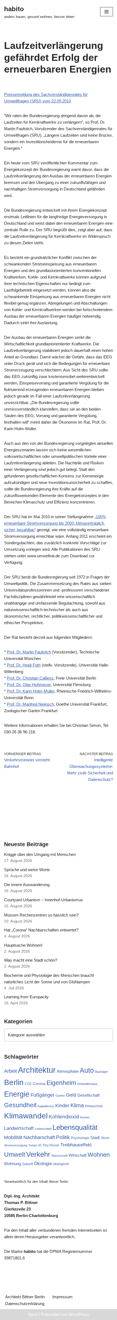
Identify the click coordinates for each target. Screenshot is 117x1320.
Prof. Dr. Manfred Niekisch (30, 704)
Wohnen (99, 1154)
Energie (16, 1094)
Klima (77, 1105)
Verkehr (38, 1154)
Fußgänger (42, 1095)
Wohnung (12, 1163)
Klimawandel (26, 1116)
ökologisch (61, 1164)
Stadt (95, 1137)
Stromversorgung (15, 1145)
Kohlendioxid (64, 1116)
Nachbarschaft (39, 1137)
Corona (39, 1083)
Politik (63, 1137)
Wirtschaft (78, 1155)
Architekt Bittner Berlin (25, 1296)
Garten (60, 1095)
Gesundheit (20, 1105)
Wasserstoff (59, 1155)
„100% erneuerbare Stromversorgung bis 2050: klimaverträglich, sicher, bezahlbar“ (55, 523)
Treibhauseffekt (76, 1144)
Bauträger (101, 1071)
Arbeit (10, 1071)
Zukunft (27, 1164)
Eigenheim (61, 1082)
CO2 (28, 1084)
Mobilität (13, 1137)
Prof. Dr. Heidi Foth (24, 665)
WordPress (79, 1314)
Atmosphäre (68, 1071)
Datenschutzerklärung (24, 1303)
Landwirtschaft (19, 1128)
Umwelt (14, 1154)
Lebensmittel (43, 1128)
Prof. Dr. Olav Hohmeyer (29, 684)
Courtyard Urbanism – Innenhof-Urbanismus (43, 899)
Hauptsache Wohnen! (23, 945)
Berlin (14, 1082)
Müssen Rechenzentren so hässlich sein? (41, 915)
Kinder (62, 1105)
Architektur (37, 1069)
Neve (33, 1314)
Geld (71, 1095)
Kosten (85, 1117)
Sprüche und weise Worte (27, 869)
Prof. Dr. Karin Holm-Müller (30, 691)
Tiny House (50, 1145)
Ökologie (43, 1163)
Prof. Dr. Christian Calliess (30, 678)
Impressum (62, 1296)
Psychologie (80, 1138)
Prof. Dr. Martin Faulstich (29, 652)
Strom (105, 1138)
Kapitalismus (46, 1106)
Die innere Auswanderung (27, 884)
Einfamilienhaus (87, 1084)
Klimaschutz (94, 1106)
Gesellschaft (88, 1095)
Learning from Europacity (26, 996)
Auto (87, 1070)
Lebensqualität (75, 1127)
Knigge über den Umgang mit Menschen (40, 854)
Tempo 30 (34, 1145)
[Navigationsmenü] (106, 11)
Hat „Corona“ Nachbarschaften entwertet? (41, 930)
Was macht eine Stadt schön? (30, 960)
